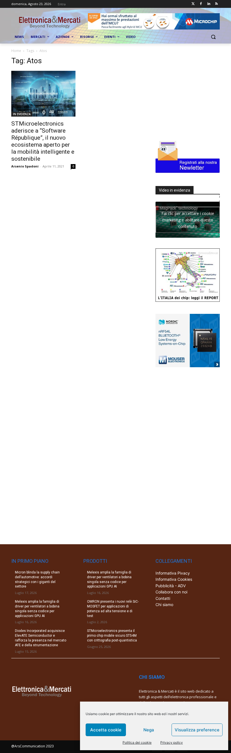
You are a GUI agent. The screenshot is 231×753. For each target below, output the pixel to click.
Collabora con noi (171, 591)
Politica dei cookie (137, 742)
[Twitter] (193, 4)
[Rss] (216, 4)
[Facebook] (201, 4)
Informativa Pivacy (173, 573)
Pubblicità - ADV (171, 585)
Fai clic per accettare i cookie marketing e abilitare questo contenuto (187, 219)
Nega (148, 729)
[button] (213, 37)
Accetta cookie (105, 729)
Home (16, 50)
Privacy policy (171, 742)
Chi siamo (164, 604)
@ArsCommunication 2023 (32, 746)
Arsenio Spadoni (25, 166)
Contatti (163, 598)
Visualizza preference (197, 729)
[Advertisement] (193, 91)
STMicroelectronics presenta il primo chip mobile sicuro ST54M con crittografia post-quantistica (112, 635)
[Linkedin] (208, 4)
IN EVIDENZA (22, 114)
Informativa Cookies (174, 579)
